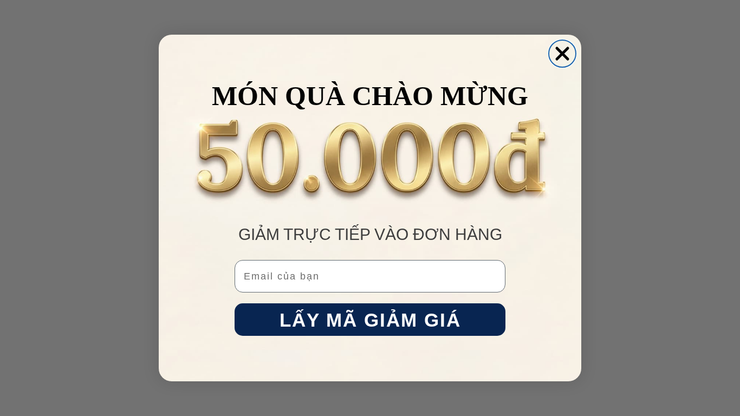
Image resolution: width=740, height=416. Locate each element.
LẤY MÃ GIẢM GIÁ (370, 319)
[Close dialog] (562, 53)
